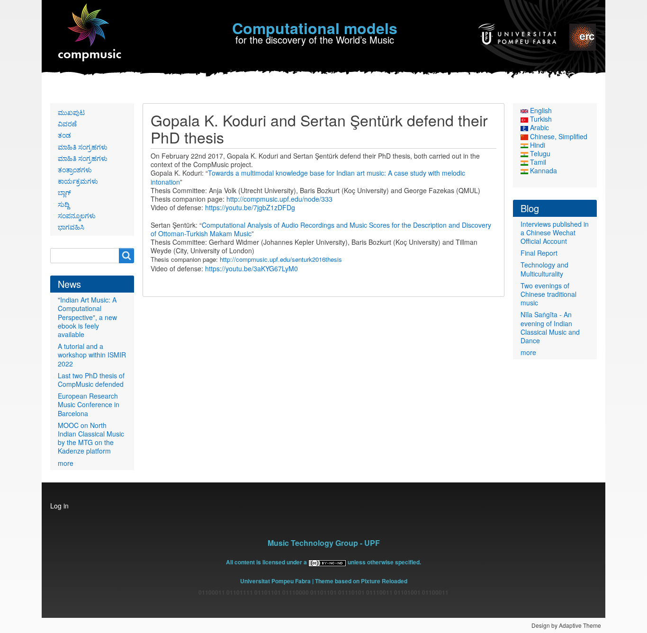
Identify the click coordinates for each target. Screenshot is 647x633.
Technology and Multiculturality (544, 269)
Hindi (536, 145)
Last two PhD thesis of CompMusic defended (91, 380)
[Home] (90, 33)
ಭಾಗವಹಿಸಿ (71, 227)
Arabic (538, 127)
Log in (59, 505)
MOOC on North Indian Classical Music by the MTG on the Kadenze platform (91, 438)
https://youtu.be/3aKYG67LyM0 (251, 268)
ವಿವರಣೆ (67, 123)
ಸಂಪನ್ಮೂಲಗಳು (77, 215)
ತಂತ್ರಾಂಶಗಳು (75, 169)
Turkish (540, 119)
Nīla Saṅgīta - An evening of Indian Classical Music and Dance (550, 327)
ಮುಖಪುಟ (71, 112)
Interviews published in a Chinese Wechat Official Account (555, 232)
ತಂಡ (64, 135)
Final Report (539, 253)
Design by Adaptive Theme (566, 625)
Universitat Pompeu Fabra (275, 581)
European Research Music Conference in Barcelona (88, 404)
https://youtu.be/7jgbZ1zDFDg (250, 207)
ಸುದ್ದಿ (63, 204)
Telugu (539, 153)
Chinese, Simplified (557, 136)
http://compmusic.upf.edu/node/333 (279, 199)
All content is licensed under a (267, 562)
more (65, 463)
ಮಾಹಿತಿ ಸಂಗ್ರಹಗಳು (83, 147)
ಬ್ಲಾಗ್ (64, 192)
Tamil (537, 162)
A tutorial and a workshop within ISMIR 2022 (92, 354)
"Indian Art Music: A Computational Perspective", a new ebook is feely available (87, 317)
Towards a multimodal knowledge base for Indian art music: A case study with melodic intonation (308, 177)
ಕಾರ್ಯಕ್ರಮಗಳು (78, 181)
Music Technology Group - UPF (324, 542)
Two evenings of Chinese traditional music (548, 294)
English (540, 110)
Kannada (542, 170)
